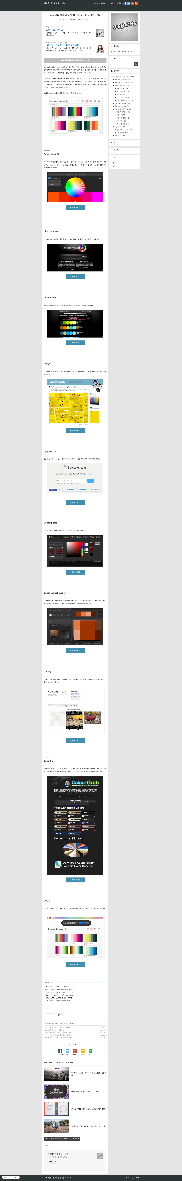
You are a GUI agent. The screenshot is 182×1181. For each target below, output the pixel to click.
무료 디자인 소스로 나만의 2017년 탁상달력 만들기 (58, 1037)
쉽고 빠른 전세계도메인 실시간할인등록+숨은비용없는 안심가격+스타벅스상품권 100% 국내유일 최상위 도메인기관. (69, 49)
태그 (98, 3)
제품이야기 (119, 136)
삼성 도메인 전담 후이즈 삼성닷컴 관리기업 (63, 45)
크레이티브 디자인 (122, 103)
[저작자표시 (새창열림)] (65, 1015)
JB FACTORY (136, 1178)
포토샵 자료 (122, 88)
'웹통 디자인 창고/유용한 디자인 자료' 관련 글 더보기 (62, 1139)
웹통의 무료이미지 (124, 130)
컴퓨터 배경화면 (123, 115)
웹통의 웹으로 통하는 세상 (54, 3)
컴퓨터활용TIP (123, 118)
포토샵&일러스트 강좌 (123, 82)
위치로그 (112, 3)
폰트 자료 (121, 94)
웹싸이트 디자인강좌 (122, 80)
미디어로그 (104, 3)
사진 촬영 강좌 (122, 133)
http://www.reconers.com (54, 27)
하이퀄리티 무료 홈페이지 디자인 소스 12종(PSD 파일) (58, 1027)
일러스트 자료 (122, 91)
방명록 (119, 3)
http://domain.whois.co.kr (55, 42)
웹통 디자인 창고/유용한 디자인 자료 (71, 19)
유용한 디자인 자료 (60, 1024)
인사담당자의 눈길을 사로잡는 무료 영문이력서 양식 (58, 1032)
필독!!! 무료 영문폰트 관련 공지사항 (124, 52)
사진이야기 (119, 127)
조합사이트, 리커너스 (54, 30)
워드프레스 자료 (123, 97)
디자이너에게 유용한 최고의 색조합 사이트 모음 (75, 15)
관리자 (115, 163)
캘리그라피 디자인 (121, 106)
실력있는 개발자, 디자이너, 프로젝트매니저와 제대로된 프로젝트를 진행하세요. (69, 34)
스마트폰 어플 (122, 124)
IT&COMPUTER (122, 109)
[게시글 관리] (53, 1015)
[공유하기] (50, 1015)
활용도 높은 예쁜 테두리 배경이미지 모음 (55, 1030)
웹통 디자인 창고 (49, 1024)
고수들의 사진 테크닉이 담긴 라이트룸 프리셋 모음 (57, 1035)
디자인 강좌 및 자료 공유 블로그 (57, 1157)
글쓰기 (115, 166)
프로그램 (121, 121)
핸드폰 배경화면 (123, 112)
